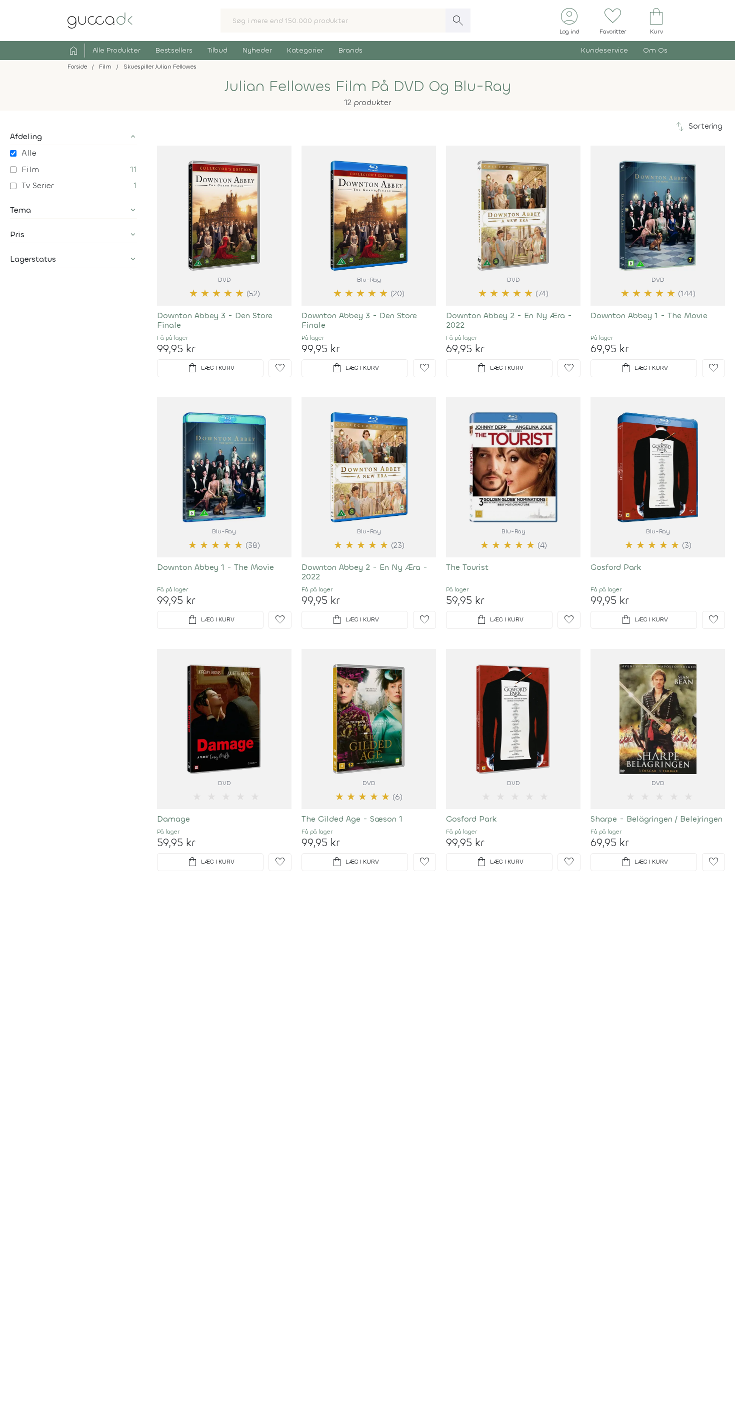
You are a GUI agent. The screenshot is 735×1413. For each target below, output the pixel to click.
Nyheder (257, 50)
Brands (350, 50)
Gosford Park (616, 567)
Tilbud (218, 50)
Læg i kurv (210, 368)
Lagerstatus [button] (33, 259)
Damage (173, 819)
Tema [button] (20, 210)
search (458, 21)
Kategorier (305, 50)
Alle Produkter (116, 50)
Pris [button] (17, 234)
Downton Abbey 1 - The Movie (649, 315)
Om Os (655, 50)
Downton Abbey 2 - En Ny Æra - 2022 (509, 320)
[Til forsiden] (100, 20)
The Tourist (467, 567)
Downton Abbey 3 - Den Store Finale (214, 320)
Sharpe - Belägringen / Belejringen (656, 819)
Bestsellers (174, 50)
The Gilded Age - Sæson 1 (352, 819)
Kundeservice (604, 50)
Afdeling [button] (26, 136)
